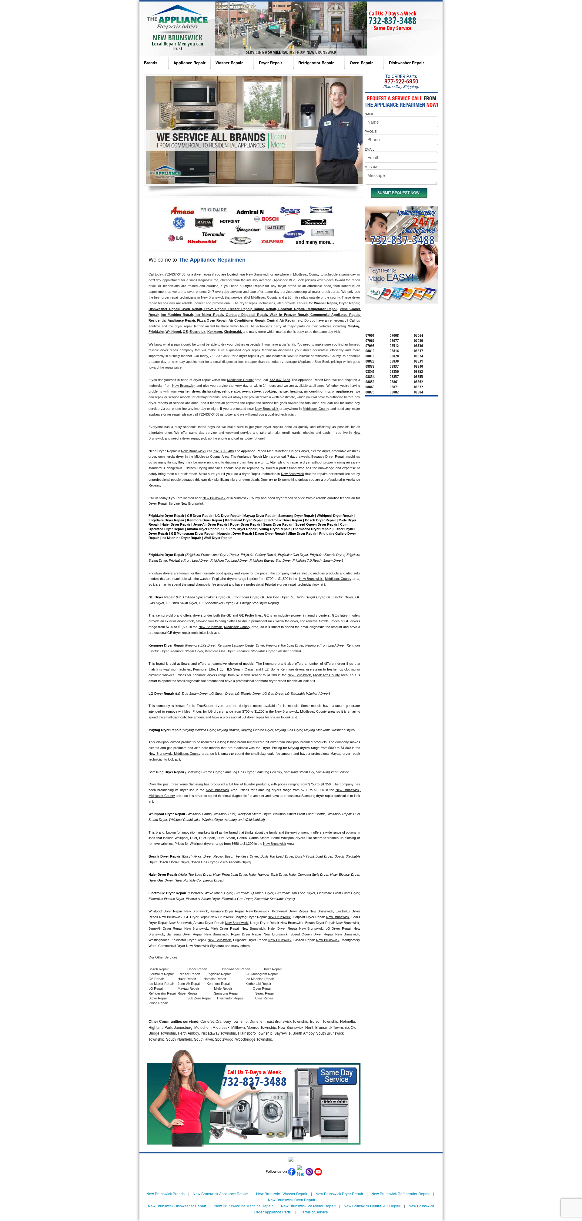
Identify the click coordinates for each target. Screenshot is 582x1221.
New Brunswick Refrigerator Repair (400, 1193)
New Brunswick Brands (165, 1193)
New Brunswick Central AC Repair (372, 1205)
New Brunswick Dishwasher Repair (177, 1205)
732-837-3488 (392, 20)
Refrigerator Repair (316, 62)
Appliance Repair (189, 62)
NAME (369, 113)
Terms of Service (314, 1211)
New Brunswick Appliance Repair (220, 1193)
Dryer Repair (270, 62)
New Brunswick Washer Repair (281, 1193)
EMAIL (369, 149)
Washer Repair (229, 62)
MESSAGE (373, 166)
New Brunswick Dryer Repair (339, 1193)
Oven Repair (361, 62)
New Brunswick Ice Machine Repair (243, 1205)
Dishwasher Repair (406, 62)
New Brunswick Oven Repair (291, 1199)
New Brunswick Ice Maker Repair (308, 1205)
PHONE (370, 131)
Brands (150, 62)
